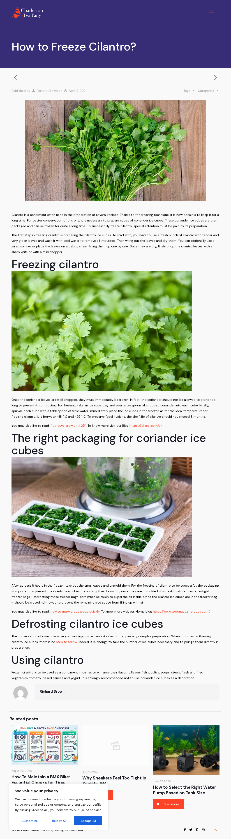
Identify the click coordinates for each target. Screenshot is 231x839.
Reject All (59, 821)
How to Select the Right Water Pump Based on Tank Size (184, 790)
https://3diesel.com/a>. (146, 426)
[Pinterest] (197, 829)
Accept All (88, 821)
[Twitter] (191, 829)
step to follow (66, 642)
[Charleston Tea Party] (27, 12)
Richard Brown (47, 91)
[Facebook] (184, 829)
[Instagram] (203, 829)
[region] (58, 807)
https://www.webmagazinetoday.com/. (181, 611)
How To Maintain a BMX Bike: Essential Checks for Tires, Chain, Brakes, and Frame (41, 782)
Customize (29, 821)
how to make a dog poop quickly (75, 611)
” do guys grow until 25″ (68, 426)
